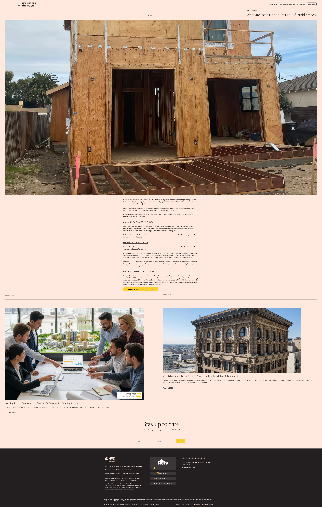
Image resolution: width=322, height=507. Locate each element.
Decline (197, 501)
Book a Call (311, 4)
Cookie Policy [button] (145, 500)
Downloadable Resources (287, 4)
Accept (211, 501)
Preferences (183, 501)
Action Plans (301, 4)
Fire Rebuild (273, 4)
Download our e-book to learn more (140, 289)
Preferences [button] (111, 501)
